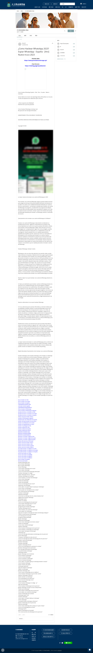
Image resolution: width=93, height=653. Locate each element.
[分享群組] (75, 31)
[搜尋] (65, 31)
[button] (47, 4)
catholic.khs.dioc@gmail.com (21, 638)
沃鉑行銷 (59, 650)
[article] (36, 331)
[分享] (52, 43)
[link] (20, 35)
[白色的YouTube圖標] (62, 643)
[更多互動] (23, 615)
